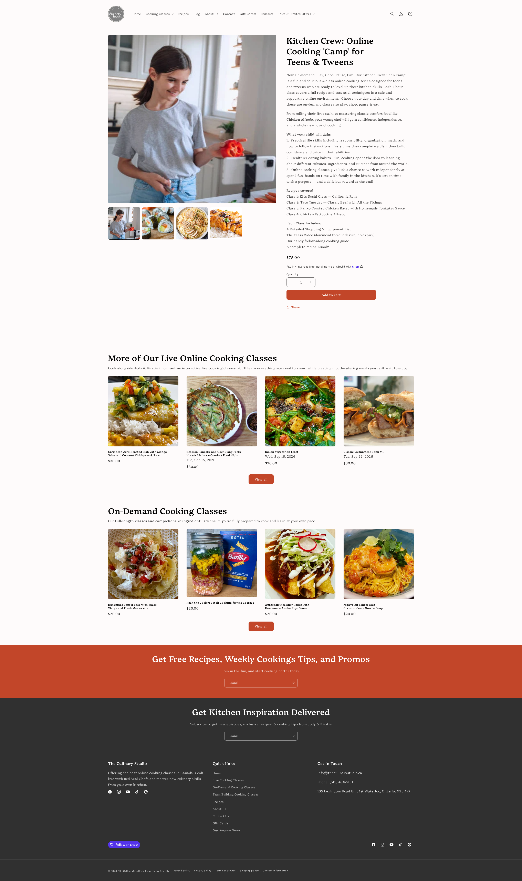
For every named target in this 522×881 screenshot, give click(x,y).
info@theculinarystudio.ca (339, 772)
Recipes (218, 802)
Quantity (292, 274)
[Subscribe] (293, 682)
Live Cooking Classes (228, 780)
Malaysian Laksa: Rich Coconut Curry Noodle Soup (363, 606)
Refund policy (182, 870)
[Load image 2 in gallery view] (158, 223)
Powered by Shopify (157, 870)
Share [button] (295, 307)
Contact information (275, 870)
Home (217, 773)
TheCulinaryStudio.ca (131, 870)
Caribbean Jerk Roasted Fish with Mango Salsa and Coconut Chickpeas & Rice (137, 453)
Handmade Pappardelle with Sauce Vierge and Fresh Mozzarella (132, 606)
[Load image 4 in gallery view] (226, 223)
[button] (159, 13)
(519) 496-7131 (341, 782)
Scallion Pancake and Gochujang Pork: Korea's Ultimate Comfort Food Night (214, 453)
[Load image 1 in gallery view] (124, 223)
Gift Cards (220, 823)
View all (261, 479)
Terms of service (225, 870)
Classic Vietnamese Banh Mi (364, 451)
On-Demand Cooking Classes (234, 787)
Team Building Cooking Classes (235, 794)
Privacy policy (202, 870)
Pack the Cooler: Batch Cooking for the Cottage (220, 602)
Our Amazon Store (226, 830)
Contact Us (221, 816)
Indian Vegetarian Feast (282, 451)
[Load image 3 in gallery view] (192, 223)
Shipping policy (249, 870)
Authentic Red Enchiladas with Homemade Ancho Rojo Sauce (287, 606)
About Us (219, 809)
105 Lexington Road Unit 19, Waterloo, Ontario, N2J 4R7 (363, 791)
